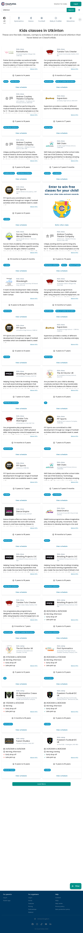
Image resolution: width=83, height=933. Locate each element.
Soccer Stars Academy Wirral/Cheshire (27, 235)
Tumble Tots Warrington (22, 419)
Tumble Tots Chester (67, 51)
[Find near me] (79, 10)
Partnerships (32, 909)
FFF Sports (21, 189)
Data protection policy (62, 909)
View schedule (21, 87)
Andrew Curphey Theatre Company (25, 97)
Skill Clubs (61, 143)
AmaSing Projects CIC (26, 373)
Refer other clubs (62, 225)
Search (71, 10)
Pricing (30, 906)
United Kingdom (43, 919)
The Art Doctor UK (65, 373)
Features (31, 903)
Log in (76, 4)
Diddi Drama (63, 510)
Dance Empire (22, 511)
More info (33, 69)
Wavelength (22, 281)
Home (30, 900)
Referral (30, 912)
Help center (59, 903)
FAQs (57, 900)
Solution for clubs (60, 4)
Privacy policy (59, 906)
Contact (58, 897)
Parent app (6, 900)
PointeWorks (22, 51)
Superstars (62, 98)
